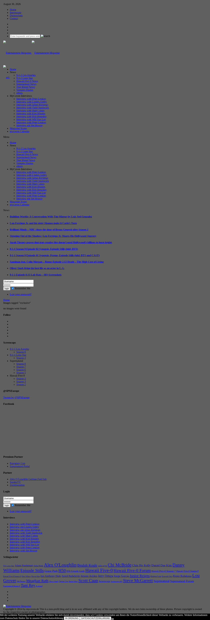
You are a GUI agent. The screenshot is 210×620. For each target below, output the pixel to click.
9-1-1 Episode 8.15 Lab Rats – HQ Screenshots (36, 274)
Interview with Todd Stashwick (32, 107)
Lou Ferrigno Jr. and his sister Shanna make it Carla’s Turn (43, 223)
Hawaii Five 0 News (27, 81)
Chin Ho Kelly (141, 565)
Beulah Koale (87, 565)
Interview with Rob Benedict (31, 116)
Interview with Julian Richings (32, 104)
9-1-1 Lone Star (24, 78)
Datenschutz (16, 15)
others (19, 93)
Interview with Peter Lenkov (31, 98)
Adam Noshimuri (24, 565)
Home (13, 9)
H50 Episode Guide (75, 571)
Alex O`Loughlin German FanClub (28, 479)
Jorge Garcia (121, 576)
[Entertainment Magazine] (31, 52)
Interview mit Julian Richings (25, 529)
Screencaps (104, 581)
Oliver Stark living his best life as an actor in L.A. (37, 268)
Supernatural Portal (20, 466)
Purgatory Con (17, 463)
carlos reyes (102, 566)
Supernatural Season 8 (11, 586)
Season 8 (21, 352)
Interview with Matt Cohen (30, 110)
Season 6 (21, 369)
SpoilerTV (15, 482)
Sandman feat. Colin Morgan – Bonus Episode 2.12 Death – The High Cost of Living (57, 261)
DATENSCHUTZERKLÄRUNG (95, 618)
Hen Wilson (26, 576)
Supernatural (161, 581)
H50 (62, 570)
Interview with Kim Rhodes (30, 113)
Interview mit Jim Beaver (29, 125)
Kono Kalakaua (182, 576)
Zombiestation (17, 485)
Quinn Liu (63, 581)
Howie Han (35, 576)
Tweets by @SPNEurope (16, 397)
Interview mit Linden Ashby (24, 527)
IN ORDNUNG (72, 618)
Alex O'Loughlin (60, 564)
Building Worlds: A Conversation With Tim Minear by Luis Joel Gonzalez (51, 216)
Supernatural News (26, 84)
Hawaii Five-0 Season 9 (12, 576)
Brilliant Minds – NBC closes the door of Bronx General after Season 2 (49, 229)
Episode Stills (32, 570)
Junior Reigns (140, 576)
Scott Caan (88, 580)
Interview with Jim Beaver (23, 550)
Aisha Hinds (38, 566)
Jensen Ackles (89, 576)
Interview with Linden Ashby (31, 101)
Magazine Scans (18, 128)
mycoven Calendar (19, 131)
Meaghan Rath (37, 581)
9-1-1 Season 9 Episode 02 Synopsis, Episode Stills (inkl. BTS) (44, 249)
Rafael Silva (73, 581)
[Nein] (112, 619)
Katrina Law (155, 576)
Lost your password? (21, 294)
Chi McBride (119, 565)
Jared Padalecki (71, 576)
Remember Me (22, 288)
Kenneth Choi (167, 576)
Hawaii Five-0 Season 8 (187, 571)
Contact (14, 18)
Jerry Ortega (105, 576)
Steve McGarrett (138, 580)
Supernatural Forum (182, 581)
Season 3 (21, 357)
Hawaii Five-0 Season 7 (163, 571)
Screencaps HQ (116, 581)
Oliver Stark (53, 581)
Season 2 (21, 384)
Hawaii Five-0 (99, 570)
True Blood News (25, 87)
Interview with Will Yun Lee (31, 119)
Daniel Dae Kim (161, 565)
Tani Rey (28, 585)
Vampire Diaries (24, 90)
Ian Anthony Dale (51, 576)
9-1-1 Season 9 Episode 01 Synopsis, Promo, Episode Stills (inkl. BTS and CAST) (55, 255)
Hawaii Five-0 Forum (132, 570)
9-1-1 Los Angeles (26, 75)
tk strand (39, 586)
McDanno (21, 581)
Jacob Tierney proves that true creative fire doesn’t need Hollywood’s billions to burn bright (61, 242)
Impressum (15, 12)
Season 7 (21, 366)
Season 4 (21, 378)
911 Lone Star (8, 566)
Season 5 (21, 372)
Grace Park (51, 571)
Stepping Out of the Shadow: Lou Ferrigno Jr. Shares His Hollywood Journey (53, 236)
